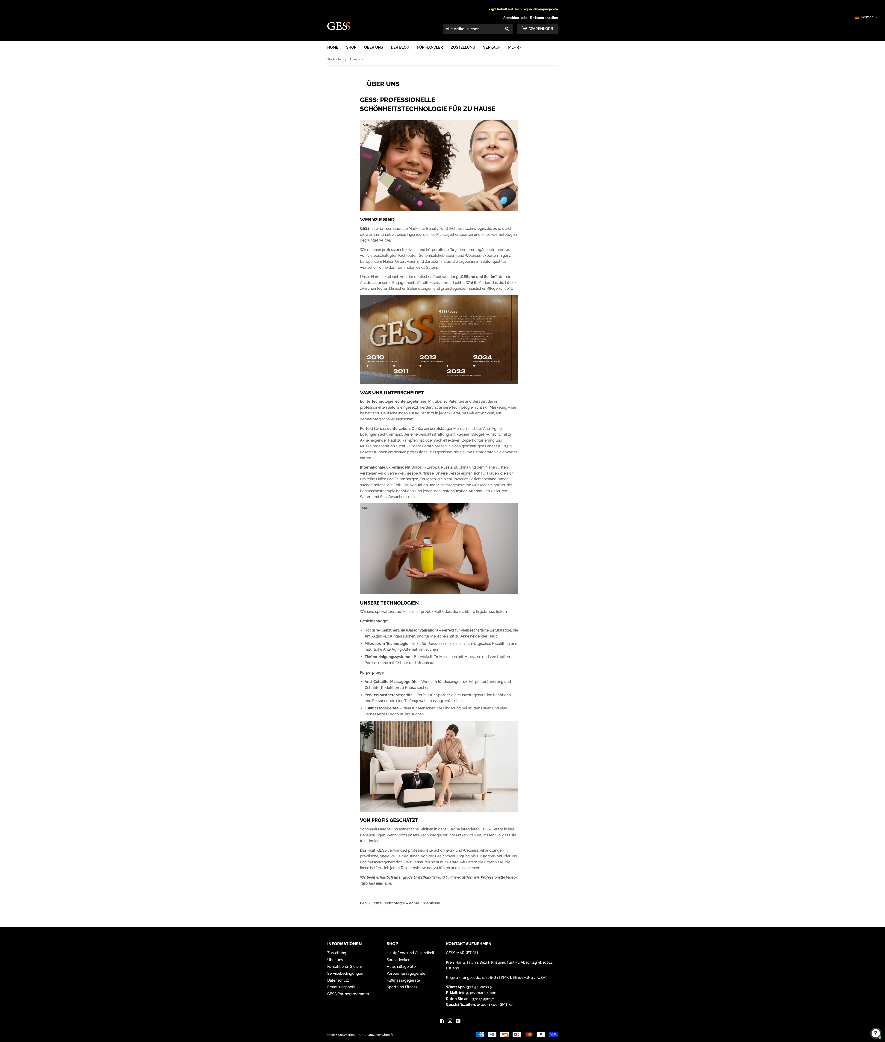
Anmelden (511, 18)
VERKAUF (491, 47)
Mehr (513, 47)
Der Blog (400, 47)
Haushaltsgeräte (401, 966)
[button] (866, 17)
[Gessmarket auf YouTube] (458, 1021)
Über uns (373, 47)
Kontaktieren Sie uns (345, 966)
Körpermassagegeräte (406, 973)
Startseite (334, 59)
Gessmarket (346, 1034)
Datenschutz (338, 980)
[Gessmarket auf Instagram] (450, 1021)
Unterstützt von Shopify (376, 1034)
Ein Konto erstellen (544, 18)
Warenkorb (540, 29)
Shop (351, 47)
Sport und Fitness (402, 987)
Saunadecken (398, 960)
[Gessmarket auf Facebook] (442, 1021)
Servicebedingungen (345, 973)
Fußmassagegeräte (403, 980)
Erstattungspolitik (343, 987)
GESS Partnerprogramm (348, 994)
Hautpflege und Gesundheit (410, 953)
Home (332, 47)
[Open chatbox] (875, 1033)
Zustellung (463, 47)
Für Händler (430, 47)
